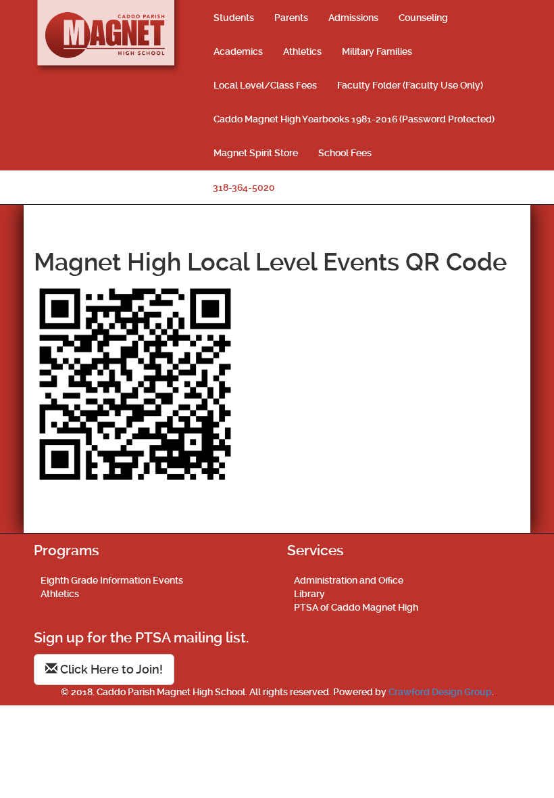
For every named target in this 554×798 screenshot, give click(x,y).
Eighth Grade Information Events (112, 580)
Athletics (302, 51)
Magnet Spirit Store (255, 152)
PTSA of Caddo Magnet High (356, 607)
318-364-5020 (244, 187)
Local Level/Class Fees (265, 85)
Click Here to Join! (110, 669)
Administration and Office (348, 580)
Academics (238, 51)
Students (233, 17)
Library (309, 593)
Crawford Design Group (440, 691)
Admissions (353, 17)
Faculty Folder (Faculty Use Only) (410, 85)
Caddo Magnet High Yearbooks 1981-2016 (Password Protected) (354, 119)
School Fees (345, 152)
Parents (291, 17)
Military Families (377, 51)
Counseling (423, 17)
